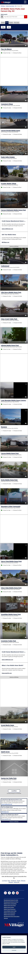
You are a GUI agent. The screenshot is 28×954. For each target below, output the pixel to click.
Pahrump (23, 880)
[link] (6, 49)
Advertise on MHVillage (14, 246)
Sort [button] (9, 27)
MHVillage (3, 5)
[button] (2, 16)
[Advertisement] (14, 71)
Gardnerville (16, 882)
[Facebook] (9, 892)
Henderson (13, 880)
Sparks (18, 880)
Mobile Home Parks (10, 5)
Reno (9, 880)
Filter (3, 27)
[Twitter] (13, 892)
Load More (14, 790)
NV (15, 5)
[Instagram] (5, 892)
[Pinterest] (17, 892)
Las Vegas (4, 880)
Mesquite (11, 882)
